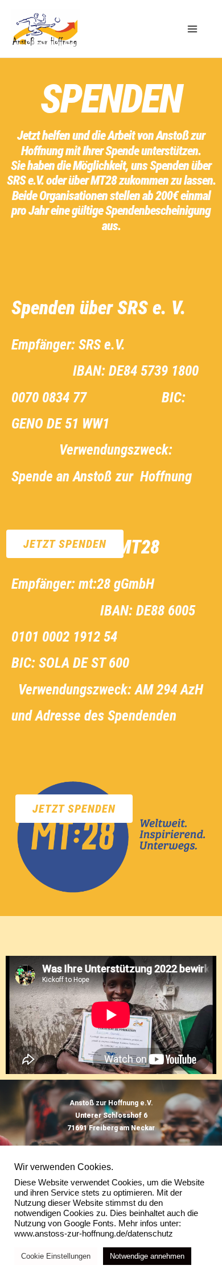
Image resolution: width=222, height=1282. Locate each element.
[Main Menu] (192, 28)
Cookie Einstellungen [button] (56, 1256)
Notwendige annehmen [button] (147, 1256)
